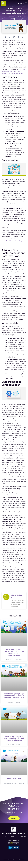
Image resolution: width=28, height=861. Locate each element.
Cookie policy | (17, 859)
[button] (19, 3)
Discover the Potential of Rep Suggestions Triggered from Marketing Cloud (14, 738)
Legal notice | (6, 859)
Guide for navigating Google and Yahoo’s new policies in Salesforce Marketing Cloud (14, 696)
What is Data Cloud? (14, 779)
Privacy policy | (11, 859)
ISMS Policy (22, 859)
